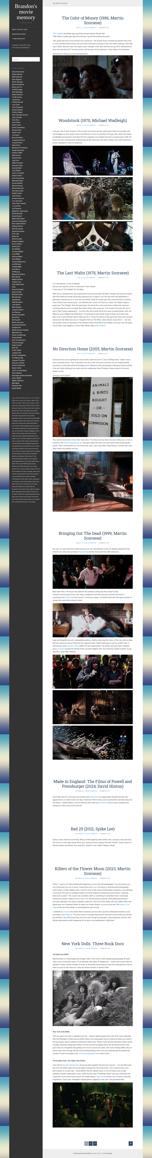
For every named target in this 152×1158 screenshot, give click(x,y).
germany (14, 413)
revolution (14, 443)
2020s (37, 398)
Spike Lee (15, 236)
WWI (24, 464)
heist (19, 456)
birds (32, 408)
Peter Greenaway (18, 178)
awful (17, 426)
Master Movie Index (19, 34)
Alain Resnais (16, 307)
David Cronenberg (18, 127)
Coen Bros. (16, 120)
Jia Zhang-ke (16, 208)
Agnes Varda (16, 368)
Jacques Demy (17, 143)
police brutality (24, 431)
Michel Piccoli (31, 481)
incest (22, 479)
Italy (38, 408)
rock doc (29, 413)
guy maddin (26, 476)
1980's (33, 400)
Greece (30, 499)
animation (19, 403)
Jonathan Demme (18, 140)
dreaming (20, 446)
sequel (24, 405)
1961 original (58, 33)
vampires (29, 418)
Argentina (14, 456)
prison (37, 426)
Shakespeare (19, 459)
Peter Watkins (17, 373)
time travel (17, 431)
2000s (13, 400)
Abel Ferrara (16, 155)
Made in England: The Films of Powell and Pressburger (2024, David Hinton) (92, 784)
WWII (38, 418)
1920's (21, 410)
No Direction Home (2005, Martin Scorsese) (93, 348)
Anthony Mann (17, 256)
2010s (33, 398)
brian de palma (19, 496)
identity (29, 408)
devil (19, 451)
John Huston (16, 196)
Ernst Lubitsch (17, 244)
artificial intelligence (31, 453)
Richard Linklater (18, 241)
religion (25, 421)
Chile (17, 484)
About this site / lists (19, 29)
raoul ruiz (14, 441)
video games (36, 479)
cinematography (16, 461)
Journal (35, 466)
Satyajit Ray (16, 300)
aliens (33, 413)
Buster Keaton (17, 216)
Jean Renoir (16, 305)
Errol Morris (16, 269)
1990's (14, 403)
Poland (26, 481)
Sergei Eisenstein (18, 150)
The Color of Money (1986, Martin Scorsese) (93, 20)
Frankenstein (20, 494)
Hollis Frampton (17, 163)
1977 (38, 438)
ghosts (14, 410)
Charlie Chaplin (17, 112)
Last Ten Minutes (21, 438)
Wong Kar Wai (17, 386)
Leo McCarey (16, 264)
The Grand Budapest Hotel (89, 1053)
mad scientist (28, 448)
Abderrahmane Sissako (20, 330)
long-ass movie (29, 441)
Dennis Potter (17, 292)
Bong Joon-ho (17, 87)
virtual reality (31, 502)
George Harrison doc (71, 1065)
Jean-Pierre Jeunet (19, 203)
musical (37, 405)
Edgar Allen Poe (30, 486)
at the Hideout (100, 326)
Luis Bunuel (16, 100)
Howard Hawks (17, 183)
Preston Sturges (17, 343)
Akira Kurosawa (17, 229)
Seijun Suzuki (16, 345)
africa (17, 410)
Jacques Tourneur (18, 360)
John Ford (15, 160)
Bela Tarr (15, 348)
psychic (28, 469)
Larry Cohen (16, 122)
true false (24, 408)
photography (30, 436)
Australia (35, 441)
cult (24, 446)
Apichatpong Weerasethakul (22, 375)
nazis (24, 423)
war (13, 431)
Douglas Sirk (16, 327)
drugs (19, 415)
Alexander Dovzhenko (19, 148)
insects (26, 479)
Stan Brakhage (17, 92)
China (28, 415)
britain (19, 408)
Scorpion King (72, 646)
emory (30, 433)
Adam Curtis (16, 132)
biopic (13, 496)
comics (17, 423)
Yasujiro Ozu (16, 282)
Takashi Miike (16, 267)
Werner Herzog (17, 186)
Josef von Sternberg (19, 370)
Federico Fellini (17, 153)
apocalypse (15, 418)
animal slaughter (32, 459)
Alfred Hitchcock (18, 188)
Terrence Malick (17, 251)
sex (35, 421)
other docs (94, 797)
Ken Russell (16, 320)
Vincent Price (34, 491)
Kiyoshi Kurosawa (18, 231)
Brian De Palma (17, 138)
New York (19, 413)
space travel (30, 423)
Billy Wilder (15, 383)
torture (22, 461)
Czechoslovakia (16, 479)
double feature (35, 428)
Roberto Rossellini (18, 315)
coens (29, 496)
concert (21, 464)
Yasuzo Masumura (18, 262)
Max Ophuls (16, 277)
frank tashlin (34, 496)
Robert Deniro (22, 486)
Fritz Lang (15, 234)
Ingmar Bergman (18, 84)
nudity (19, 474)
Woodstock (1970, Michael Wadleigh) (93, 120)
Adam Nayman (66, 915)
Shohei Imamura (18, 198)
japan (13, 405)
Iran (32, 438)
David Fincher (16, 158)
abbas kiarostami (35, 489)
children (20, 418)
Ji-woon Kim (16, 206)
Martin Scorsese (17, 322)
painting (34, 418)
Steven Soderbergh (19, 335)
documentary (27, 400)
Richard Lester (17, 239)
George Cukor (17, 130)
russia (24, 418)
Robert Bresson (17, 94)
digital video (15, 436)
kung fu (14, 438)
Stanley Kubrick (17, 226)
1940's (28, 405)
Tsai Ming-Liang (17, 358)
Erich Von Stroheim (18, 340)
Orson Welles (16, 378)
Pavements (83, 552)
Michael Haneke (17, 181)
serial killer (31, 446)
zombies (32, 415)
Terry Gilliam (16, 170)
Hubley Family (17, 193)
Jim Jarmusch (17, 201)
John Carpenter (17, 107)
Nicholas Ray (16, 297)
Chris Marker (16, 259)
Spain (24, 428)
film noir (21, 484)
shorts (21, 400)
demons (34, 433)
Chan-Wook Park (18, 284)
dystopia (33, 443)
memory (18, 433)
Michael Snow (17, 332)
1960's (24, 403)
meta (33, 448)
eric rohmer (21, 481)
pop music (33, 426)
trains (32, 421)
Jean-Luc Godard (18, 173)
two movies (65, 912)
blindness (14, 466)
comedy (21, 423)
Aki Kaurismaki (17, 213)
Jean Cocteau (17, 117)
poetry (35, 438)
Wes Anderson (17, 77)
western (24, 415)
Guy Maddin (16, 249)
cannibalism (21, 448)
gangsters (27, 426)
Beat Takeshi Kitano (19, 224)
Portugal (28, 438)
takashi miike (15, 469)
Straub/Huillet (17, 337)
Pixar (14, 287)
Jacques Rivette (17, 310)
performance (36, 494)
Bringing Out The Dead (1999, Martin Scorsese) (93, 536)
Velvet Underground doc (73, 443)
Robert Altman (17, 74)
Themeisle (108, 1153)
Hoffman (103, 803)
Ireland (26, 496)
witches (23, 433)
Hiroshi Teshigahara (19, 355)
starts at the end (35, 469)
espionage (28, 443)
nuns (33, 499)
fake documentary (31, 464)
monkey (35, 471)
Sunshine (61, 649)
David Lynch (16, 246)
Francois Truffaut (18, 363)
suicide (35, 410)
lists (36, 408)
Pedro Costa (16, 125)
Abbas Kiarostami (18, 219)
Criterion (32, 403)
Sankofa (68, 597)
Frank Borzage (17, 89)
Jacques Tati (16, 353)
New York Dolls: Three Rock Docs (93, 943)
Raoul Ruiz (15, 317)
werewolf (14, 494)
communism (15, 489)
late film (25, 471)
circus (31, 466)
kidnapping (15, 421)
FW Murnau (16, 272)
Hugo (95, 887)
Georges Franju (17, 165)
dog (26, 446)
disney (36, 436)
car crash (31, 484)
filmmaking (19, 405)
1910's (17, 464)
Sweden (26, 459)
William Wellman (17, 381)
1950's (37, 403)
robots (21, 428)
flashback (20, 476)
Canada (28, 428)
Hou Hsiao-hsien (17, 191)
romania (28, 489)
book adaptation (23, 436)
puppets (30, 471)
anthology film (32, 431)
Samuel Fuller (17, 168)
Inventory (26, 484)
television (14, 408)
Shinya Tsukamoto (18, 365)
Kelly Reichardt (17, 302)
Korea (37, 431)
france (28, 403)
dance (28, 421)
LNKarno (21, 426)
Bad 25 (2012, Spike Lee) (93, 828)
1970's (37, 400)
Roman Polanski (17, 289)
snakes (17, 502)
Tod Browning (17, 97)
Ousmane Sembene (19, 325)
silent (31, 410)
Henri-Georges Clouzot (20, 115)
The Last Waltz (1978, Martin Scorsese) (93, 272)
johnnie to (30, 456)
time (19, 466)
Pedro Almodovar (18, 72)
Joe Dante (15, 135)
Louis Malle (16, 254)
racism (14, 426)
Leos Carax (16, 105)
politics (37, 413)
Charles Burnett (17, 102)
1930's (32, 405)
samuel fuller (21, 441)
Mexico (35, 423)
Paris (21, 471)
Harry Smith (100, 1077)
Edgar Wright (16, 388)
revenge (25, 413)
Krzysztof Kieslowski (19, 221)
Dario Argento (17, 79)
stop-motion (15, 415)
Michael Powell (17, 294)
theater (14, 433)
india (16, 451)
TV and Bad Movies (18, 38)
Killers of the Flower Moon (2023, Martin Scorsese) (93, 871)
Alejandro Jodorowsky (20, 211)
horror (17, 400)
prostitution (33, 476)
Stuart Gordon (17, 175)
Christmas (15, 453)
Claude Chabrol (17, 110)
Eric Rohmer (16, 312)
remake (20, 421)
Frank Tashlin (16, 350)
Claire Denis (16, 145)
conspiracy (36, 474)
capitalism (23, 474)
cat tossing (30, 474)
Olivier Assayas (17, 82)
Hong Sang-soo (28, 494)
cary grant (14, 476)
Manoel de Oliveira (18, 274)
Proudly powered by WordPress (82, 1153)
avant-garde (26, 410)
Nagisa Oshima (17, 279)
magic (26, 433)
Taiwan (30, 479)
